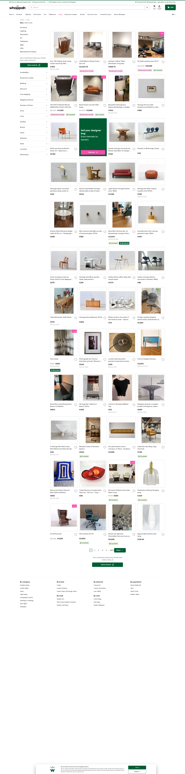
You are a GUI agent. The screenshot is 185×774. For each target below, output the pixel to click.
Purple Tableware (99, 605)
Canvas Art (97, 585)
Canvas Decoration (100, 588)
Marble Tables (134, 594)
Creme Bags (97, 599)
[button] (126, 2)
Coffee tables (24, 588)
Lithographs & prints (26, 597)
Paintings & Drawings (27, 600)
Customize (136, 771)
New (28, 20)
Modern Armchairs (62, 605)
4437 (111, 550)
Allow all (137, 767)
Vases (22, 591)
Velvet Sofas (134, 591)
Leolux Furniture (62, 588)
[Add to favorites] (76, 62)
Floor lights (23, 603)
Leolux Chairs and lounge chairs (67, 591)
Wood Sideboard (135, 585)
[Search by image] (147, 7)
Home (22, 20)
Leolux (59, 585)
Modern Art (60, 599)
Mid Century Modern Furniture (66, 602)
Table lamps (24, 594)
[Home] (17, 7)
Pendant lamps (24, 585)
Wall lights (23, 607)
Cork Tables (97, 591)
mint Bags (97, 602)
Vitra (131, 588)
